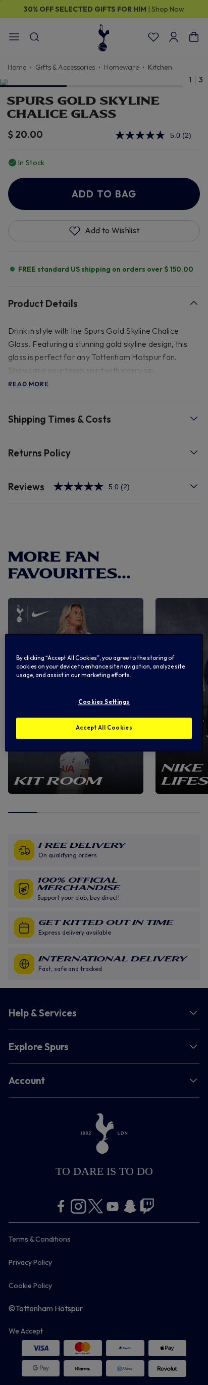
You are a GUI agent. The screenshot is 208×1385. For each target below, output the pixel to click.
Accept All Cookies (104, 727)
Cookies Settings (104, 701)
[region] (103, 692)
